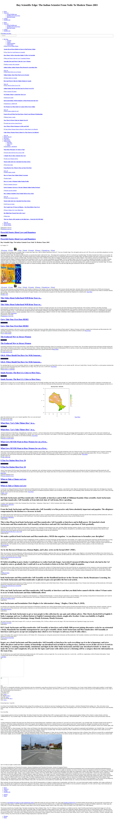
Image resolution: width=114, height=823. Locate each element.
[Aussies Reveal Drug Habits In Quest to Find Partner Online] (11, 46)
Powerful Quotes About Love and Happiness (18, 232)
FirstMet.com (7, 20)
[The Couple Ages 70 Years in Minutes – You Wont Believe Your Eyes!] (9, 204)
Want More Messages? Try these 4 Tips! (14, 149)
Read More (89, 292)
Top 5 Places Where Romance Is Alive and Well (16, 126)
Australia (9, 40)
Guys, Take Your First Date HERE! (15, 319)
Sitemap (6, 794)
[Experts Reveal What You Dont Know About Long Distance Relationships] (11, 111)
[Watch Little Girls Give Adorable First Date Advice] (11, 158)
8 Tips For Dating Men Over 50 (13, 460)
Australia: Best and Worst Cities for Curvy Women (17, 61)
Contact (6, 18)
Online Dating (7, 141)
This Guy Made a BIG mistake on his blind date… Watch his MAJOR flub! (23, 219)
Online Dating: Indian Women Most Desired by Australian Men (20, 67)
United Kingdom (11, 43)
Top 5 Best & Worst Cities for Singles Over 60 (16, 120)
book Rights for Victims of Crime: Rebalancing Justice (20, 802)
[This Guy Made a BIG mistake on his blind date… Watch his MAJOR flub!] (7, 216)
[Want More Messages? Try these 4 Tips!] (10, 146)
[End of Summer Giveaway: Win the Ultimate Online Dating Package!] (10, 184)
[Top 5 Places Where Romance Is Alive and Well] (13, 123)
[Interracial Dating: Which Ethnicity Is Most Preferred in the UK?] (8, 97)
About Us (6, 13)
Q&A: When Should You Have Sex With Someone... (21, 355)
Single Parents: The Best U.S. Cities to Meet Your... (21, 373)
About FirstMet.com (12, 14)
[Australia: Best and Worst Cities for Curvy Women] (17, 58)
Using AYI (9, 143)
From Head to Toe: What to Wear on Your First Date (18, 168)
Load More (3, 657)
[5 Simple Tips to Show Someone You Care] (14, 152)
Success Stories (7, 225)
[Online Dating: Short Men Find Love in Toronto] (12, 72)
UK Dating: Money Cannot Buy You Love (15, 94)
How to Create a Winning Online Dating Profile (16, 181)
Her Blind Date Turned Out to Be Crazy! (14, 213)
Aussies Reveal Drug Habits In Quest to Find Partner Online (19, 49)
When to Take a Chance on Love (13, 479)
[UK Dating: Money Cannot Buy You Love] (10, 91)
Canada (9, 42)
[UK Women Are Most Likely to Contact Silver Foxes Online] (10, 103)
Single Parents (7, 223)
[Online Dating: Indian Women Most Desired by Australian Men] (11, 64)
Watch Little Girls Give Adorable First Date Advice (17, 161)
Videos (8, 145)
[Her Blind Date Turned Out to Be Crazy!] (13, 210)
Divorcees (6, 138)
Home (5, 11)
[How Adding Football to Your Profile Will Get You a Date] (10, 190)
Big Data (6, 39)
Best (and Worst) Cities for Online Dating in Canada (17, 81)
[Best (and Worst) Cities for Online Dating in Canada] (10, 78)
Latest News (7, 139)
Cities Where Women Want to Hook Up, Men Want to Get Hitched (21, 132)
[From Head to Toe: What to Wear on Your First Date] (8, 164)
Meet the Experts (11, 17)
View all (6, 70)
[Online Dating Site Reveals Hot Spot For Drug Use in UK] (12, 85)
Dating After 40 (7, 136)
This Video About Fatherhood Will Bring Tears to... (21, 298)
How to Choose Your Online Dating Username (16, 175)
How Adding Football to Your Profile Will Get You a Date (19, 193)
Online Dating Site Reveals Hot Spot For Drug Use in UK (19, 88)
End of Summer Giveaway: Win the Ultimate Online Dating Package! (22, 187)
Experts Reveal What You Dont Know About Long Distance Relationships (23, 114)
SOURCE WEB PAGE (69, 802)
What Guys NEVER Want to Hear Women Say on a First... (24, 442)
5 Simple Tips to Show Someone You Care (15, 155)
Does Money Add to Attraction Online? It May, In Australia (19, 55)
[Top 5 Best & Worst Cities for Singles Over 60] (9, 117)
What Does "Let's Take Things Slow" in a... (18, 423)
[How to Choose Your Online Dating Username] (9, 172)
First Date (9, 142)
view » (5, 694)
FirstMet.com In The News (13, 15)
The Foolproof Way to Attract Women (16, 337)
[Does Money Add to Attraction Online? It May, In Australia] (14, 52)
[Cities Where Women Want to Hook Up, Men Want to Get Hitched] (21, 129)
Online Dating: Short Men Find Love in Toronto (16, 75)
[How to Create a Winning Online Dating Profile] (7, 178)
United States (10, 44)
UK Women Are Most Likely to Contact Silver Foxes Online (19, 106)
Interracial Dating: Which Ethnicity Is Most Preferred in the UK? (21, 100)
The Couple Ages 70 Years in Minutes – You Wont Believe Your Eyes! (22, 207)
